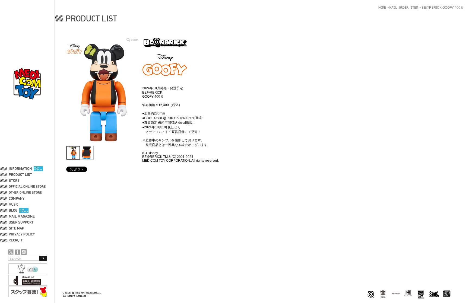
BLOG (13, 210)
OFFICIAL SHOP (21, 180)
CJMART (408, 293)
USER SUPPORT (21, 222)
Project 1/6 (383, 294)
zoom (132, 40)
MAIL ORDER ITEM (403, 7)
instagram (24, 252)
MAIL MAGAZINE (22, 216)
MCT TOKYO (396, 293)
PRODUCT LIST (20, 174)
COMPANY (17, 198)
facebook (17, 252)
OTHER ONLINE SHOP (26, 192)
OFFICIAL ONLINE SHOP (28, 186)
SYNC (434, 294)
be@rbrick (371, 294)
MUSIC (14, 204)
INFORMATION (20, 168)
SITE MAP (16, 228)
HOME (382, 7)
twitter (11, 252)
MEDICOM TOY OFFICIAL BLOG (447, 294)
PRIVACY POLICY (22, 234)
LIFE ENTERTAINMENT (421, 294)
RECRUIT (17, 240)
